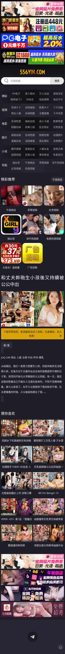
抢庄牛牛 (58, 99)
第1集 (6, 345)
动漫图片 (58, 135)
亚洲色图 (30, 135)
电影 (4, 124)
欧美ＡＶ (44, 107)
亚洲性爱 (16, 121)
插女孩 (16, 162)
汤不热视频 (58, 162)
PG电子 (16, 93)
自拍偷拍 (30, 107)
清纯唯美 (30, 140)
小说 (4, 151)
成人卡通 (44, 121)
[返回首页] (60, 647)
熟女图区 (44, 140)
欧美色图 (44, 135)
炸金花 (30, 99)
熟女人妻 (16, 113)
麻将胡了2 (16, 99)
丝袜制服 (30, 113)
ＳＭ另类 (58, 113)
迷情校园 (16, 154)
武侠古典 (58, 148)
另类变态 (58, 127)
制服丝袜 (16, 127)
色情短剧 (30, 168)
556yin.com (32, 72)
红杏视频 (16, 168)
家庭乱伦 (30, 148)
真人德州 (30, 93)
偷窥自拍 (16, 135)
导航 (4, 165)
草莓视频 (44, 162)
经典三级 (30, 127)
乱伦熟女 (44, 127)
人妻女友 (44, 148)
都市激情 (16, 148)
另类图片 (58, 140)
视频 (4, 110)
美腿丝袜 (16, 140)
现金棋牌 (44, 99)
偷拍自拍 (30, 121)
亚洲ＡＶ (16, 107)
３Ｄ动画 (58, 107)
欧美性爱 (58, 121)
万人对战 (44, 93)
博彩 (4, 96)
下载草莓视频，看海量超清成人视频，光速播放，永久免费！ (32, 333)
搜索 (57, 80)
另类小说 (30, 154)
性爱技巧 (58, 154)
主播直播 (44, 113)
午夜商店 (30, 162)
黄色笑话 (44, 154)
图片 (4, 137)
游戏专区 (58, 93)
